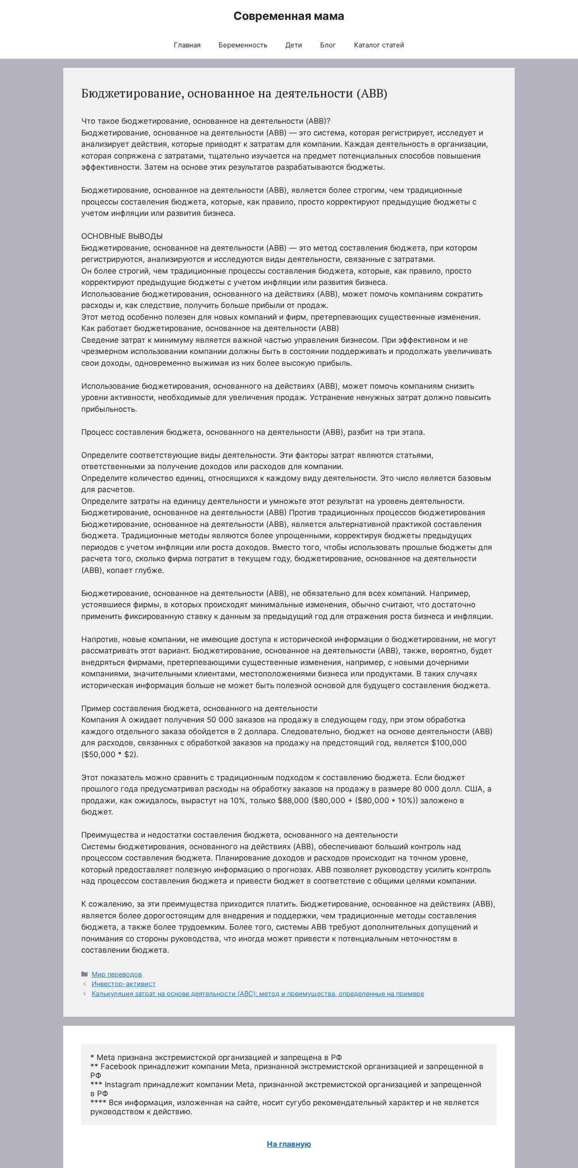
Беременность (243, 45)
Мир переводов (117, 974)
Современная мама (289, 16)
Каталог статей (379, 45)
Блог (328, 45)
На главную (289, 1144)
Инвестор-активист (124, 983)
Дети (293, 45)
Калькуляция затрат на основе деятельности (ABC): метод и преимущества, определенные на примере (258, 993)
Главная (187, 45)
